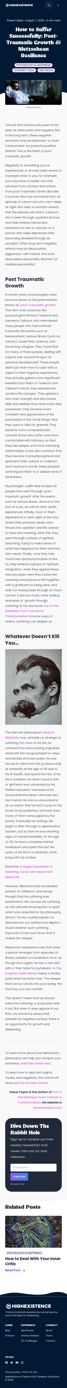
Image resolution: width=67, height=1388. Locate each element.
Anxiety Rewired (30, 1335)
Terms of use (29, 1372)
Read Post (13, 1270)
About (49, 1330)
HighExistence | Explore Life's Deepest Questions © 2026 (32, 1378)
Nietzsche (46, 70)
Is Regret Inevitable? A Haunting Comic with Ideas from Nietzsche (29, 872)
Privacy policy (13, 1372)
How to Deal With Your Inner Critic (33, 1261)
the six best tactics (34, 1083)
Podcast (9, 1335)
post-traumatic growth (37, 305)
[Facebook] (6, 1362)
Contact (50, 1340)
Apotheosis (27, 1330)
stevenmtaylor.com (47, 1108)
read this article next (35, 1063)
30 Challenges (29, 1340)
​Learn (9, 1325)
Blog (7, 1330)
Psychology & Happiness (33, 65)
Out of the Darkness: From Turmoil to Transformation (31, 611)
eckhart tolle (24, 70)
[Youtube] (17, 1362)
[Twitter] (11, 1362)
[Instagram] (22, 1362)
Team (49, 1335)
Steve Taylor (15, 20)
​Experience (28, 1325)
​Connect (52, 1325)
